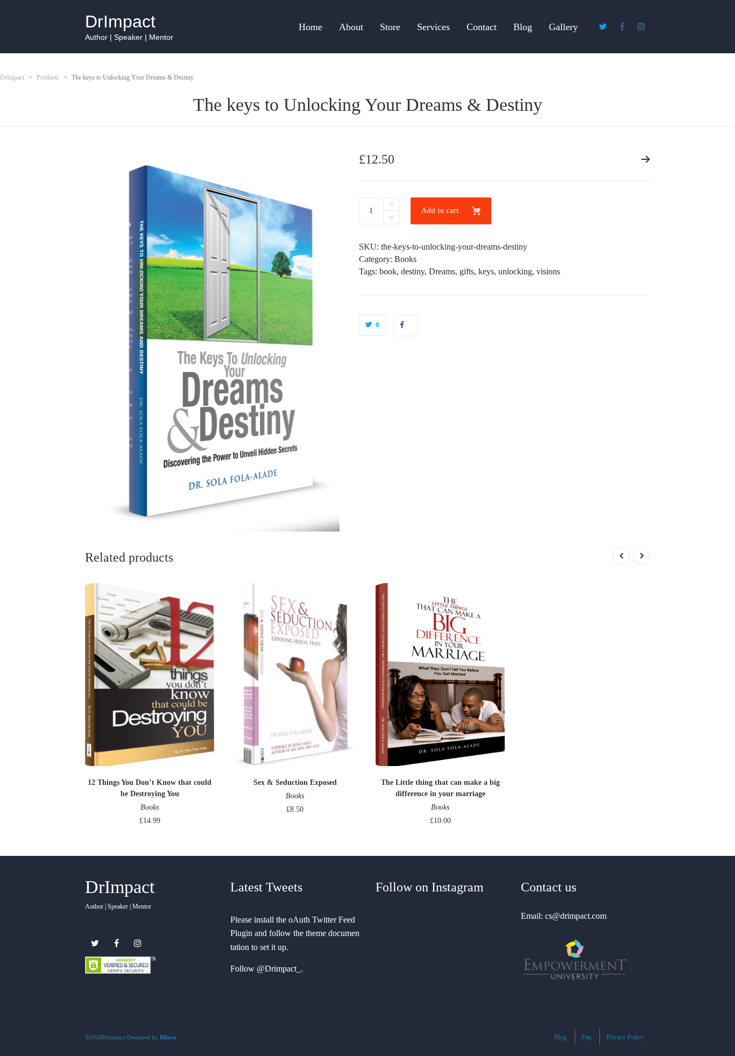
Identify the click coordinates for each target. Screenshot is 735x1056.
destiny (413, 271)
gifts (467, 271)
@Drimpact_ (279, 968)
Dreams (442, 271)
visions (548, 271)
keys (486, 271)
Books (405, 259)
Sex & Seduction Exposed (295, 782)
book (388, 271)
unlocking (515, 271)
